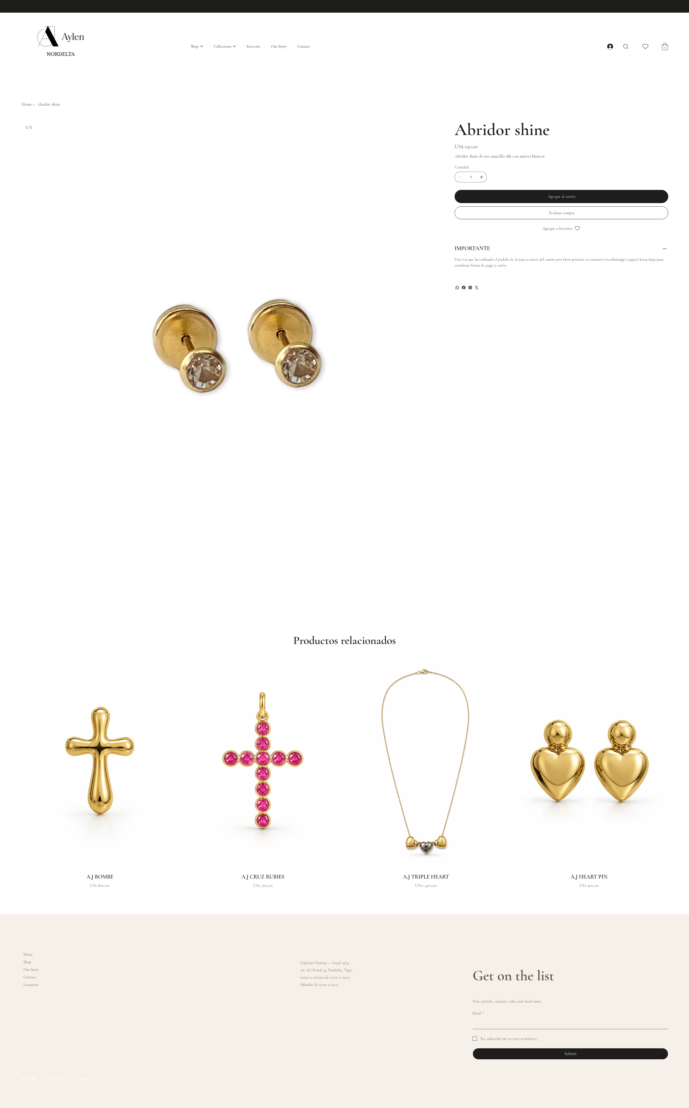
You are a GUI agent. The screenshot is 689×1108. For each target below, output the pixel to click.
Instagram (28, 1077)
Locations (30, 984)
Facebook (56, 1077)
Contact (29, 977)
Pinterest (84, 1077)
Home (28, 954)
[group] (344, 773)
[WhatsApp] (457, 287)
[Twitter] (476, 287)
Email (478, 1013)
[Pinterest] (470, 287)
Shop (27, 962)
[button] (665, 46)
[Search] (626, 47)
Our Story (31, 969)
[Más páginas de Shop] (201, 46)
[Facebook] (463, 287)
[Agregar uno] (481, 177)
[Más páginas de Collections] (234, 46)
